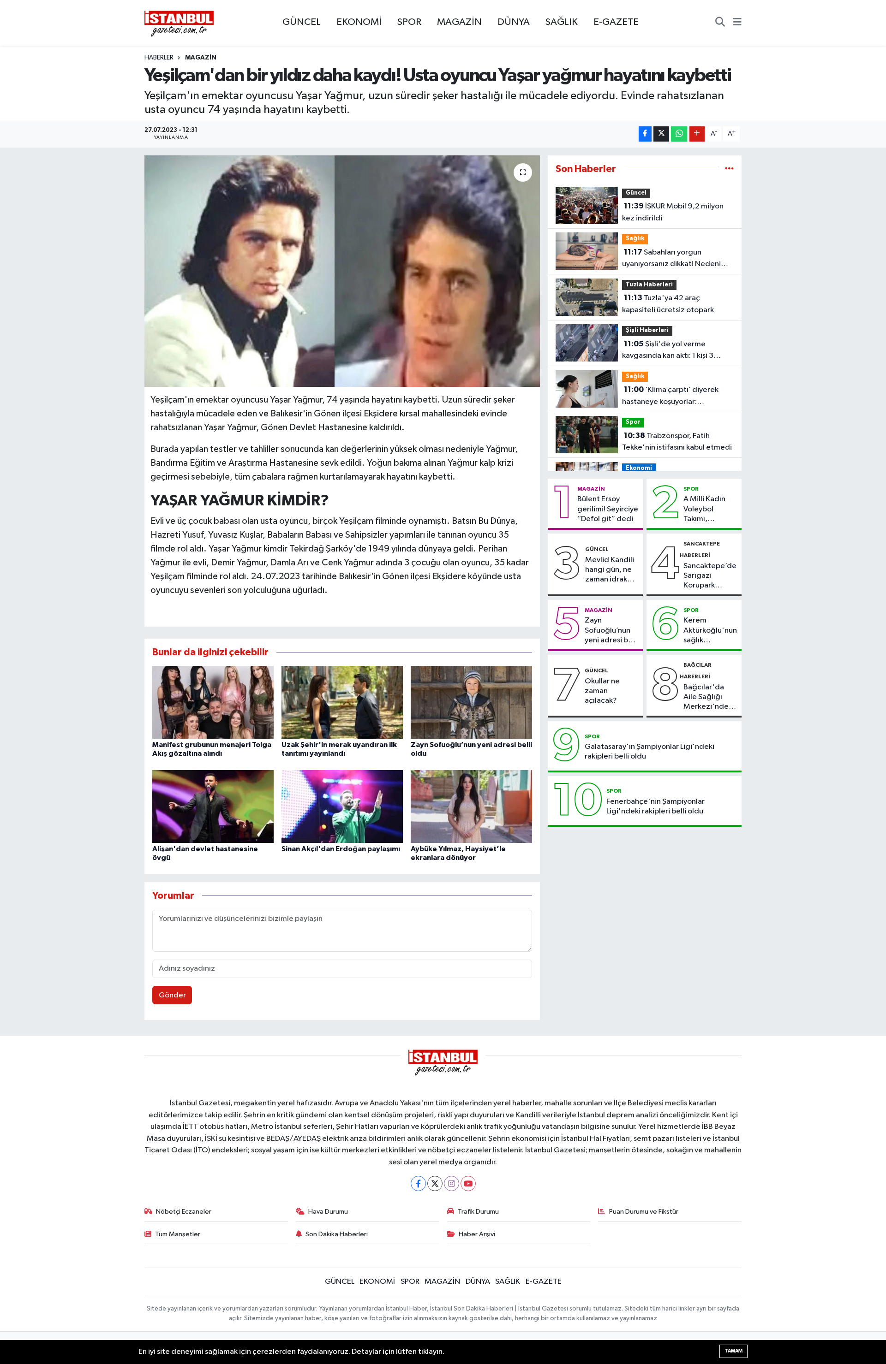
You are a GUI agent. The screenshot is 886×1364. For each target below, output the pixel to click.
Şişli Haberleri (647, 330)
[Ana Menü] (737, 23)
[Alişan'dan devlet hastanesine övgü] (213, 806)
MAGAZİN (459, 22)
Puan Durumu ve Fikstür (643, 1211)
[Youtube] (468, 1183)
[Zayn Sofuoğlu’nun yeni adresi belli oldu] (471, 702)
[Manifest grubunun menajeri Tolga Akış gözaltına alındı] (213, 702)
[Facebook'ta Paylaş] (645, 134)
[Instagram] (451, 1183)
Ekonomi (639, 468)
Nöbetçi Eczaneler (183, 1211)
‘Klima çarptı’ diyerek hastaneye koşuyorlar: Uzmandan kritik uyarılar (670, 396)
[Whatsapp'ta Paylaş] (679, 134)
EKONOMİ (359, 22)
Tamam (733, 1350)
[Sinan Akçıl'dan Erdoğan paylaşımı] (342, 806)
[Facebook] (418, 1183)
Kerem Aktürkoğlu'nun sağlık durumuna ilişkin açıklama (710, 631)
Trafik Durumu (478, 1211)
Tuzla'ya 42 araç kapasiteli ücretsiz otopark (668, 304)
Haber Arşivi (477, 1234)
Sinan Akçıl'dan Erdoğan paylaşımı (340, 849)
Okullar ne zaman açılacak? (602, 691)
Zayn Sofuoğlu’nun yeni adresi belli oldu (611, 631)
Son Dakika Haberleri (336, 1234)
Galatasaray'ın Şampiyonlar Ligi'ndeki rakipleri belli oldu (649, 751)
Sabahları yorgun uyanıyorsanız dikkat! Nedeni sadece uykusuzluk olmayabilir (673, 259)
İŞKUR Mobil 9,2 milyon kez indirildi (673, 212)
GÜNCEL (301, 22)
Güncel (636, 193)
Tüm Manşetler (177, 1234)
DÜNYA (513, 22)
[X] (435, 1183)
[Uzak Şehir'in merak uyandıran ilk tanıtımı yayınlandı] (342, 702)
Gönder (172, 995)
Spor (633, 422)
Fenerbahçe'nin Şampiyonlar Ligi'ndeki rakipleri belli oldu (655, 806)
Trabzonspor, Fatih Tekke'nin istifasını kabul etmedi (677, 442)
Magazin (200, 57)
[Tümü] (729, 169)
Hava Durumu (328, 1211)
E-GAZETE (616, 22)
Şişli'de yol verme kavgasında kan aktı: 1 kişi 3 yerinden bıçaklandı (667, 351)
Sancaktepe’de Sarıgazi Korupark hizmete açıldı (709, 576)
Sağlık (635, 239)
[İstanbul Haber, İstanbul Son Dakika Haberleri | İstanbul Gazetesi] (179, 23)
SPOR (409, 22)
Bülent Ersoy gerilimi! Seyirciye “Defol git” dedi (607, 509)
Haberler (159, 57)
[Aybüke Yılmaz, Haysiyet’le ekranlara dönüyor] (471, 806)
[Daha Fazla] (697, 134)
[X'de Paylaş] (661, 134)
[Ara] (720, 23)
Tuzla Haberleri (649, 285)
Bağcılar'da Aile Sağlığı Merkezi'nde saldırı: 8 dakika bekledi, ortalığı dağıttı (709, 697)
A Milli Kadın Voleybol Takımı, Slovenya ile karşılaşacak (704, 509)
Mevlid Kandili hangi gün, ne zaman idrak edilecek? (609, 570)
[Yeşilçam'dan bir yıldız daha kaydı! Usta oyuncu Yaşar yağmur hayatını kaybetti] (342, 271)
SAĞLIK (561, 22)
